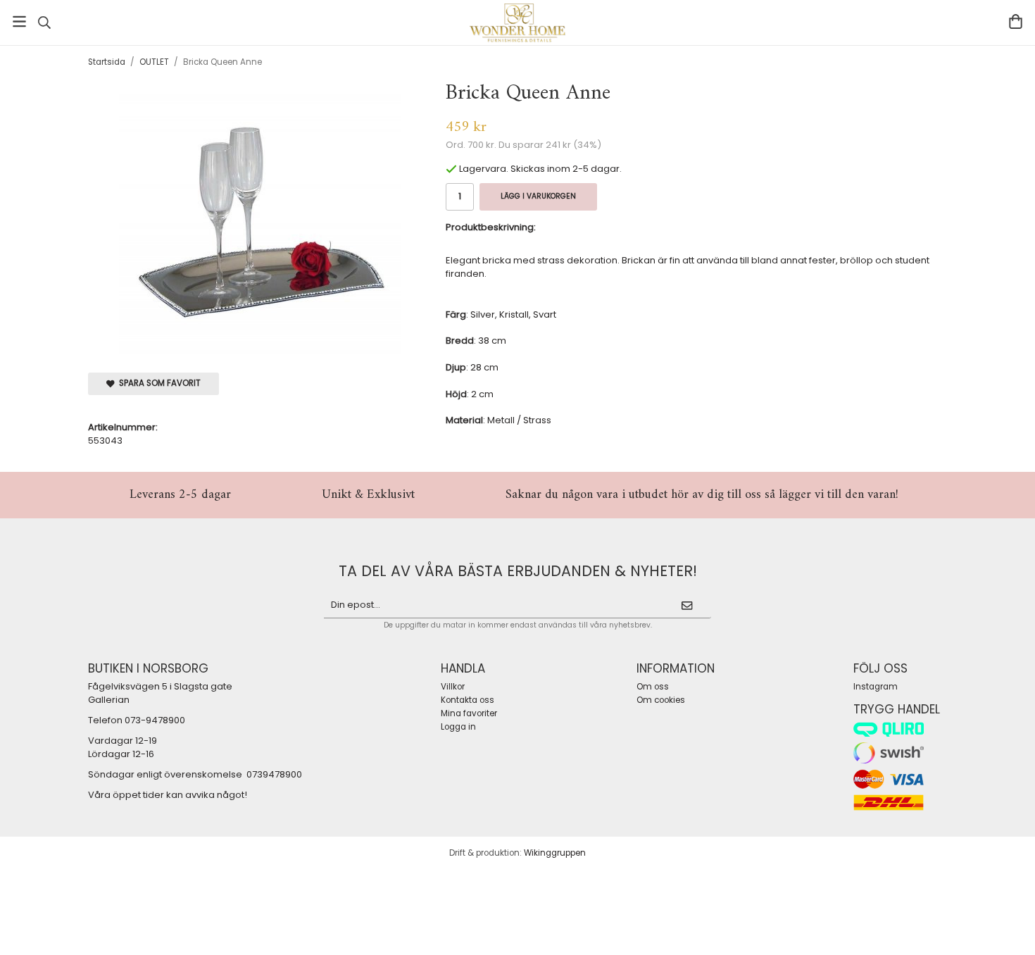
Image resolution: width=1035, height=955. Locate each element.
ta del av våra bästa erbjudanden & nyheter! (518, 571)
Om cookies (660, 700)
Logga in (458, 726)
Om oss (652, 686)
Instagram (875, 686)
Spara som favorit (158, 383)
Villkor (453, 686)
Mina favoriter (469, 713)
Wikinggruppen (555, 853)
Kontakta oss (467, 700)
